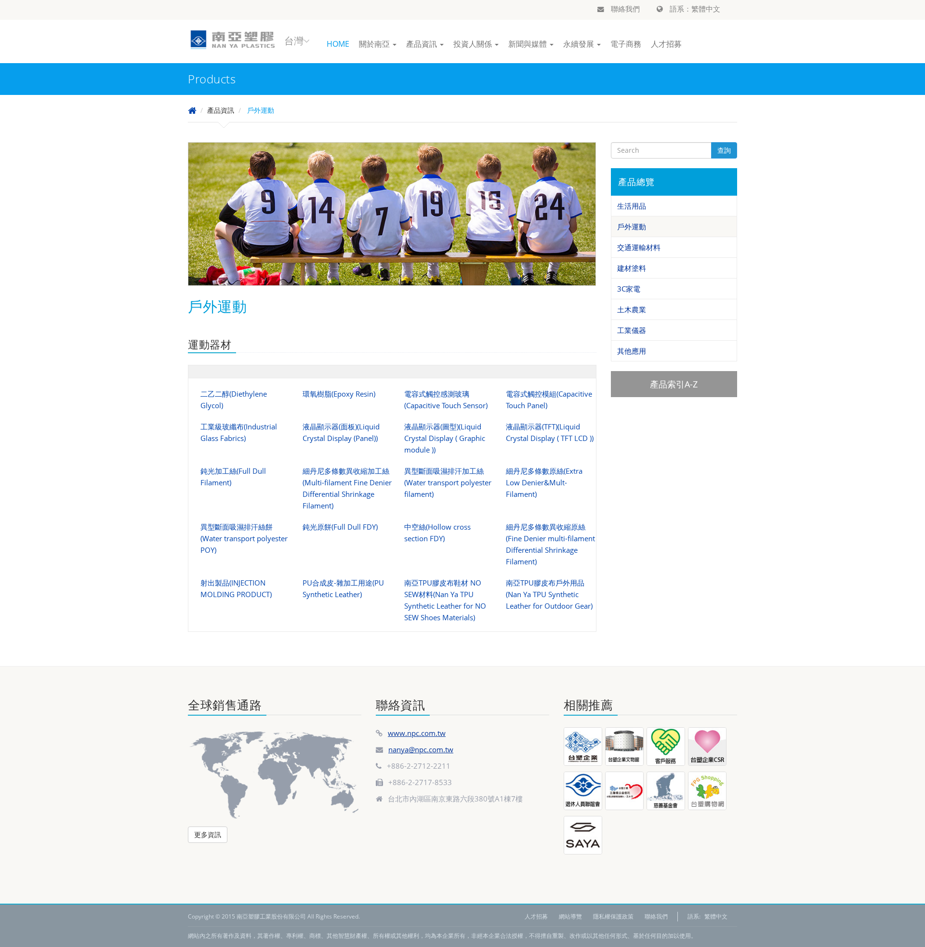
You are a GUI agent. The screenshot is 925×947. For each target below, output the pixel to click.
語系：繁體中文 (694, 8)
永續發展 (579, 44)
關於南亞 (375, 44)
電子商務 (625, 44)
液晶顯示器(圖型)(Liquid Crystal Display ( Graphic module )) (444, 438)
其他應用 (631, 351)
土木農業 (631, 309)
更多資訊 (207, 834)
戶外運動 (631, 226)
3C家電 (628, 288)
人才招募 (666, 44)
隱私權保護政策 (613, 916)
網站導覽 (570, 916)
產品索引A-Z (674, 384)
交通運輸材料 (639, 247)
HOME (338, 44)
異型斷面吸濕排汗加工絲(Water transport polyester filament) (447, 482)
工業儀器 (631, 330)
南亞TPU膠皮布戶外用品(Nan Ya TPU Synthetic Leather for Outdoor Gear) (549, 594)
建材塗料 (631, 268)
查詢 (724, 150)
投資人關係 (473, 44)
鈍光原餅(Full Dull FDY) (340, 527)
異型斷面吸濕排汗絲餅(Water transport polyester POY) (244, 538)
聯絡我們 (624, 8)
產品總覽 (636, 181)
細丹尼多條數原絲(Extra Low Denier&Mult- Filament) (544, 482)
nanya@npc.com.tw (420, 749)
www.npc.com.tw (417, 733)
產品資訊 (422, 44)
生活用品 (631, 206)
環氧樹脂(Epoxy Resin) (339, 394)
